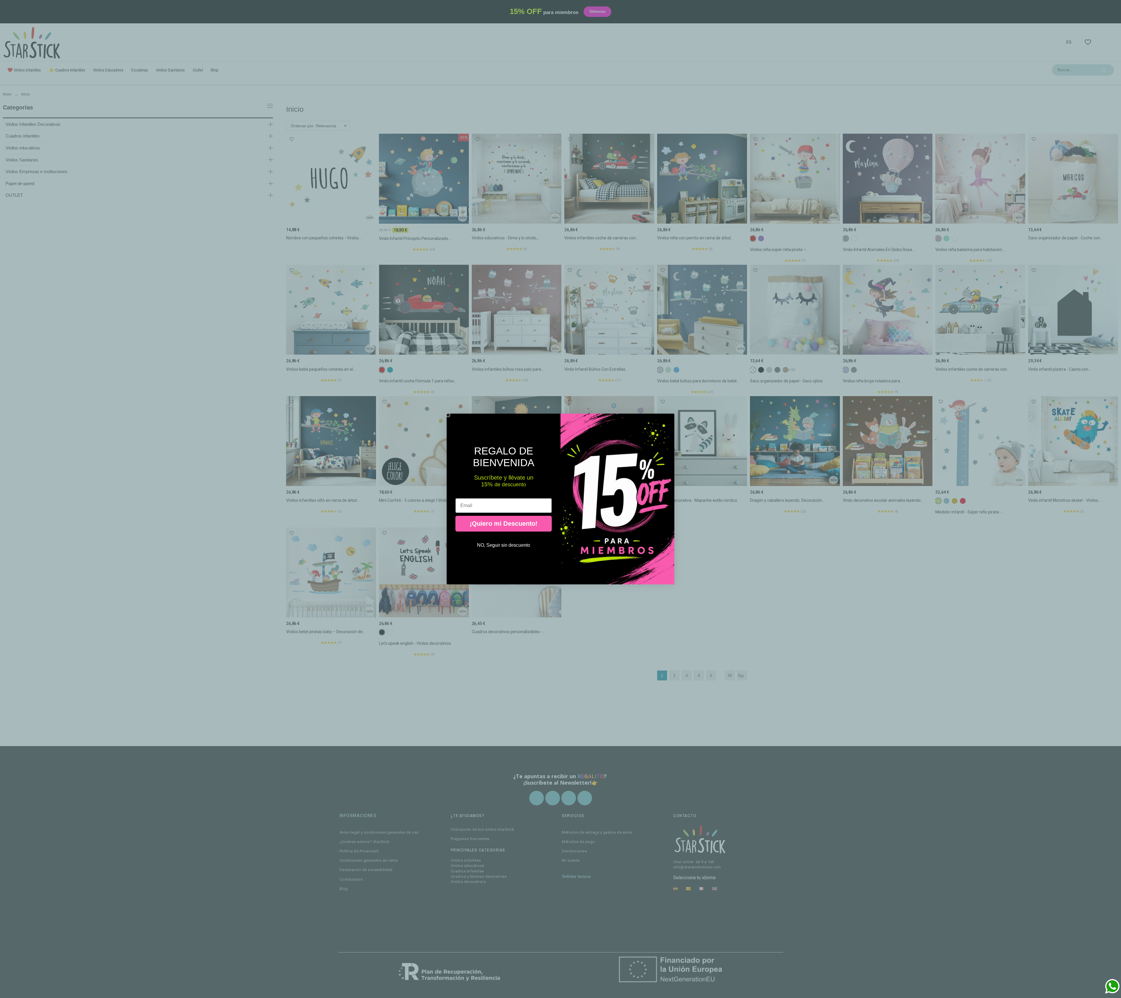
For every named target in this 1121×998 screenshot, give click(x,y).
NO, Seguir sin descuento (503, 545)
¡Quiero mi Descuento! (503, 523)
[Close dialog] (448, 415)
